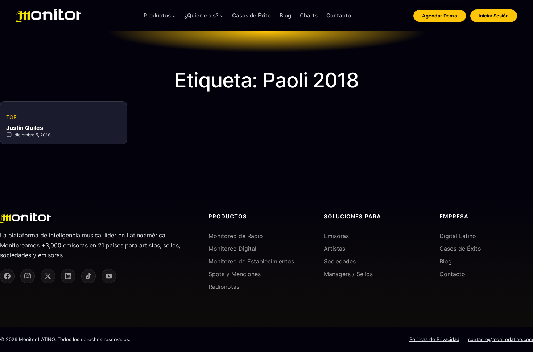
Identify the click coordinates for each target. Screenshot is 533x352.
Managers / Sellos (348, 274)
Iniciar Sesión (494, 16)
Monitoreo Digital (232, 248)
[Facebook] (7, 276)
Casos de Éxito (460, 248)
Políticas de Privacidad (434, 339)
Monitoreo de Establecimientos (251, 261)
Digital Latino (457, 236)
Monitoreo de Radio (235, 236)
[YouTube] (109, 276)
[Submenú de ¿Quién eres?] (221, 15)
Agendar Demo (439, 16)
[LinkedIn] (68, 276)
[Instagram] (27, 276)
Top (11, 117)
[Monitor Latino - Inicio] (48, 15)
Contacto (452, 274)
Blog (445, 261)
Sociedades (340, 261)
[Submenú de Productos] (173, 15)
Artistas (334, 248)
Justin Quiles (24, 127)
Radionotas (223, 286)
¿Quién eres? (201, 15)
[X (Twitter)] (48, 276)
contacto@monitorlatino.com (500, 339)
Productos (157, 15)
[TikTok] (88, 276)
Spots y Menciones (234, 274)
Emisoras (336, 236)
